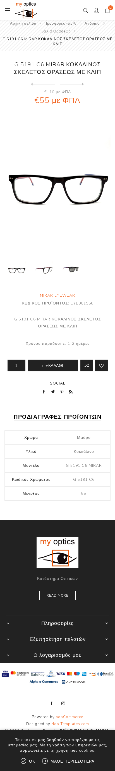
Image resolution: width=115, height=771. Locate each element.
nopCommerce (69, 717)
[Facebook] (51, 703)
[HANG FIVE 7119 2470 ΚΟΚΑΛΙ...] (72, 84)
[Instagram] (63, 703)
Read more (57, 596)
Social (57, 383)
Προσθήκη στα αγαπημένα (101, 365)
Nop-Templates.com (70, 724)
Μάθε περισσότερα (72, 761)
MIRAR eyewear (57, 295)
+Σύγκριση (86, 365)
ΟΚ (32, 761)
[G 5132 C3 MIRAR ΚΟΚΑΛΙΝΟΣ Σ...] (43, 84)
